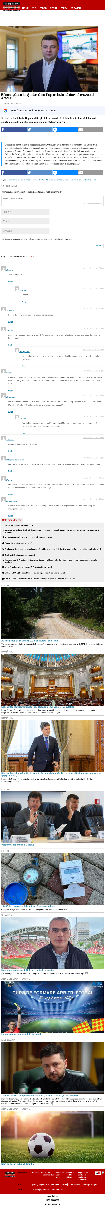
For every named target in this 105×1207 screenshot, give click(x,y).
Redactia (35, 1172)
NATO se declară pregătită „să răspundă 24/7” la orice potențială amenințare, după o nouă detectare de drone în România (52, 531)
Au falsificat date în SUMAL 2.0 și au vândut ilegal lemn (28, 537)
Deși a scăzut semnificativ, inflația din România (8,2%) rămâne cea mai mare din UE (40, 579)
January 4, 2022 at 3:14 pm (93, 499)
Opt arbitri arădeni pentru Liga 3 (18, 543)
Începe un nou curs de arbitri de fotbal (21, 1034)
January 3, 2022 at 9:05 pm (93, 438)
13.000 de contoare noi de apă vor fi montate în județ (28, 906)
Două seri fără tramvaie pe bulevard (20, 555)
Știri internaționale (59, 1184)
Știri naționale (74, 1184)
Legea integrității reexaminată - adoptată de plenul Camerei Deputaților (37, 707)
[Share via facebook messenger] (65, 129)
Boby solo (25, 351)
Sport (53, 8)
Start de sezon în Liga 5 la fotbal (17, 1164)
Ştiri (34, 8)
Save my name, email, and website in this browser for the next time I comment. (38, 238)
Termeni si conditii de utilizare (70, 1174)
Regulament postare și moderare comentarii (83, 1176)
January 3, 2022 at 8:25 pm (93, 395)
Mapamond (8, 1040)
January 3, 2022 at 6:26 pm (93, 308)
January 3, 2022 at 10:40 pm (93, 350)
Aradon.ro (23, 1172)
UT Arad (6, 915)
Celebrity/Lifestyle (89, 1184)
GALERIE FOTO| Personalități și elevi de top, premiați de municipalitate (35, 573)
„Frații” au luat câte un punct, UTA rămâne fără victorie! (28, 567)
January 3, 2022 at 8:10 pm (93, 371)
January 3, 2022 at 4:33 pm (93, 268)
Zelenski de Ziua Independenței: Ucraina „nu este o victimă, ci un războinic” (40, 1095)
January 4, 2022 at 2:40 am (93, 478)
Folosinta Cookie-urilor (60, 1174)
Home (25, 8)
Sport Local (45, 1190)
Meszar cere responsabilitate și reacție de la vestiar (27, 970)
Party (63, 8)
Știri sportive (57, 1190)
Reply (10, 281)
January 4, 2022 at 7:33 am (93, 416)
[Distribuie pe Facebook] (14, 129)
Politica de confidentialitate (47, 1173)
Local (5, 585)
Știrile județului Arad (40, 1184)
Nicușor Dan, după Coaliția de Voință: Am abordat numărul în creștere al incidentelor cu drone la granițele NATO (51, 774)
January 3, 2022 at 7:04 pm (93, 288)
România (7, 652)
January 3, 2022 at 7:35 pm (93, 328)
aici (31, 256)
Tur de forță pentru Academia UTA (19, 525)
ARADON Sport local (15, 979)
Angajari (76, 8)
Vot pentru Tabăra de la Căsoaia (17, 845)
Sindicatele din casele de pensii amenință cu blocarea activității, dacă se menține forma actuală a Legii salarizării (53, 549)
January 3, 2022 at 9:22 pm (93, 458)
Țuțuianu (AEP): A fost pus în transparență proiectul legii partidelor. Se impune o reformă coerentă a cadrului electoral (51, 561)
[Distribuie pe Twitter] (39, 129)
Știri (20, 1184)
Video (43, 8)
